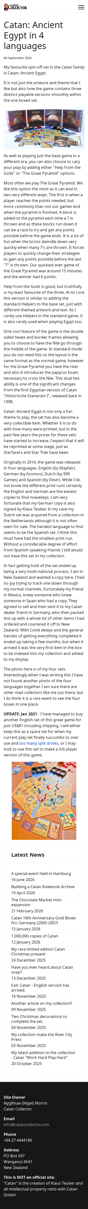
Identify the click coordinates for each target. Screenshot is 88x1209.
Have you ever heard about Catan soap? (42, 973)
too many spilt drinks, (39, 743)
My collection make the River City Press (41, 1040)
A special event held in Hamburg (41, 876)
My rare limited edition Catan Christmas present (38, 954)
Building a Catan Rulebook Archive (43, 889)
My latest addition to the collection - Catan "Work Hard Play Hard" (43, 1058)
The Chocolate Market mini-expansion (36, 905)
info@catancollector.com (26, 1124)
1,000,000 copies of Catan (34, 939)
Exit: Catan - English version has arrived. (40, 991)
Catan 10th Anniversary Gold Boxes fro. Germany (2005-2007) (43, 923)
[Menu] (81, 7)
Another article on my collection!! (41, 1006)
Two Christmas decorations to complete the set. (39, 1022)
